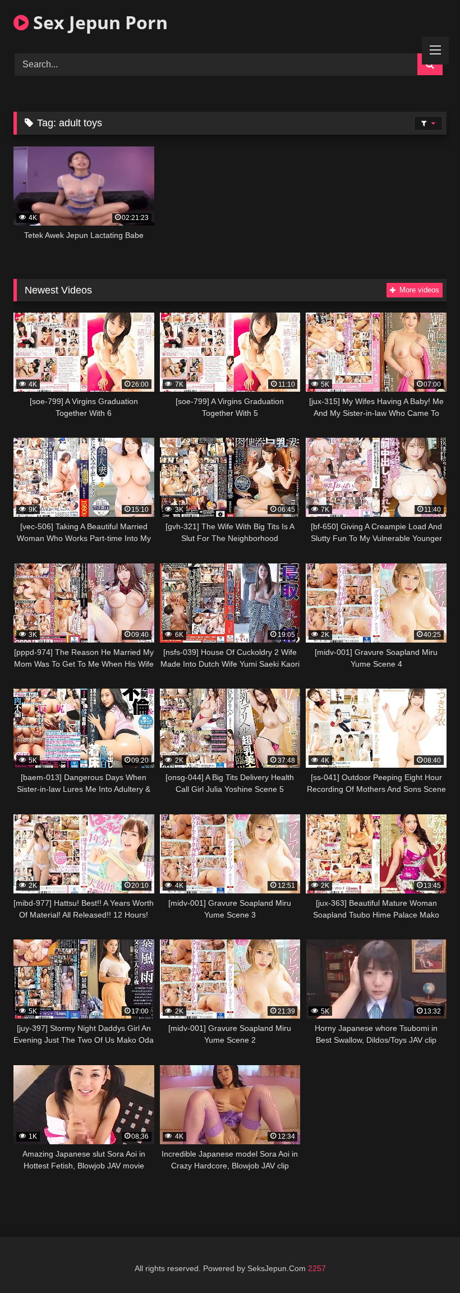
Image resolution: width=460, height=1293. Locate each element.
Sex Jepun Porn (98, 22)
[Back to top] (425, 1260)
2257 (317, 1268)
